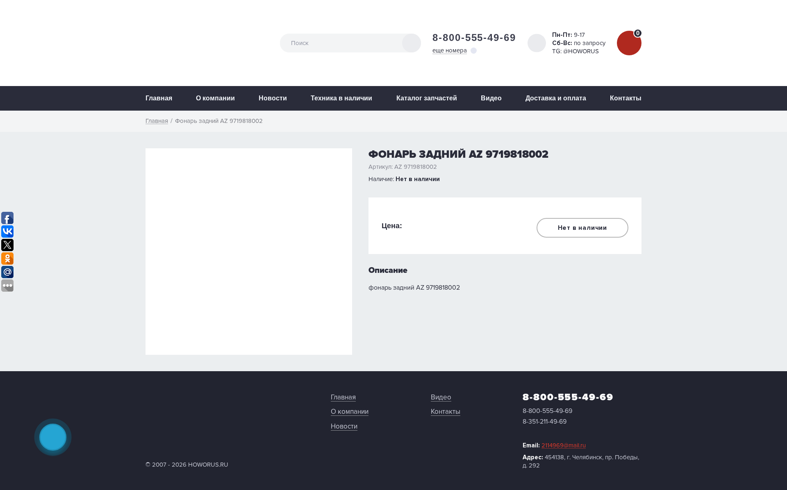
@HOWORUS (581, 51)
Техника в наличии (341, 98)
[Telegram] (52, 437)
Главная (159, 98)
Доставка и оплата (555, 98)
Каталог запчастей (426, 98)
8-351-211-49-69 (544, 421)
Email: (554, 445)
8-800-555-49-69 (474, 37)
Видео (491, 98)
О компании (215, 98)
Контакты (625, 98)
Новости (273, 98)
